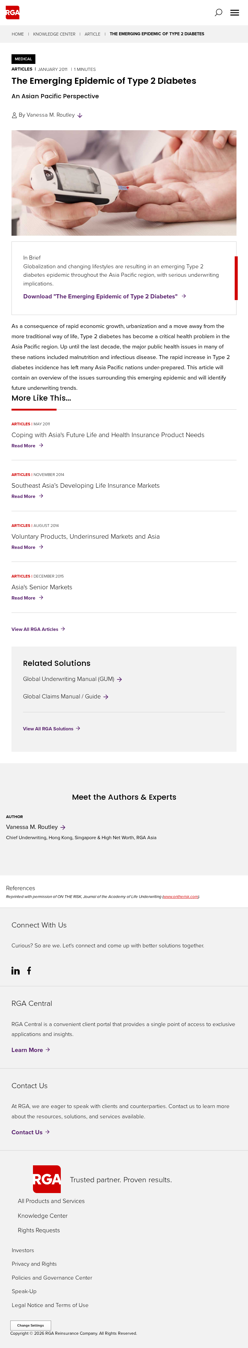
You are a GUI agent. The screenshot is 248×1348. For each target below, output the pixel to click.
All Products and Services (51, 1200)
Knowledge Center (54, 34)
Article (92, 34)
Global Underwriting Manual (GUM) (69, 678)
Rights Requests (39, 1230)
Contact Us (27, 1132)
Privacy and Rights (34, 1264)
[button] (220, 12)
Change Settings (30, 1325)
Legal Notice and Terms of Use (50, 1305)
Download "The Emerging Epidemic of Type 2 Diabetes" (101, 296)
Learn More (27, 1049)
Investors (23, 1250)
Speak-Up (24, 1291)
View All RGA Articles (34, 629)
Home (18, 34)
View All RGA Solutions (48, 728)
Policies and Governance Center (52, 1277)
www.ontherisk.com (180, 896)
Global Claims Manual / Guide (62, 696)
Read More (28, 446)
